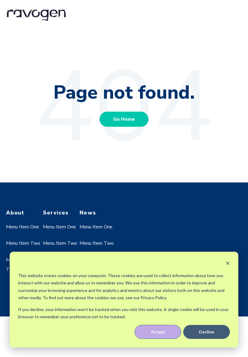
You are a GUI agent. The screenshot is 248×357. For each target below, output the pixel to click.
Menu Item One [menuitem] (22, 227)
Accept (158, 331)
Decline (206, 331)
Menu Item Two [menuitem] (23, 243)
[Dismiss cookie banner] (228, 264)
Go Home (124, 119)
